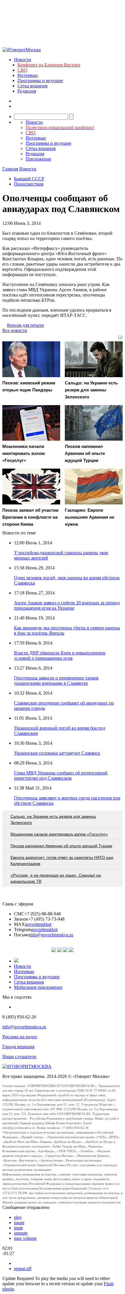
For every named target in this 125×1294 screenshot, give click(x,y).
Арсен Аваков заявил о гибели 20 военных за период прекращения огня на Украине (67, 605)
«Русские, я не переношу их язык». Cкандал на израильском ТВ (55, 878)
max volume (25, 1238)
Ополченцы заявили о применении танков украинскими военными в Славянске (56, 680)
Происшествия (28, 183)
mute (18, 1227)
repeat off (22, 1268)
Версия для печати (25, 325)
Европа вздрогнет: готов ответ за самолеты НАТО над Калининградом (61, 860)
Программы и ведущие (40, 80)
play (18, 1217)
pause (19, 1222)
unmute (21, 1233)
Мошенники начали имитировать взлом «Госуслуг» (59, 834)
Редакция (26, 91)
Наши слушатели (19, 1056)
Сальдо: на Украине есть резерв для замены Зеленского (53, 819)
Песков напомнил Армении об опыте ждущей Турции (61, 845)
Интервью (27, 75)
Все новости (14, 330)
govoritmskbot (38, 924)
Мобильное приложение (38, 987)
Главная (10, 168)
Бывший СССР (29, 178)
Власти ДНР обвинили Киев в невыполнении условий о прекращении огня (60, 655)
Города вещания (18, 1046)
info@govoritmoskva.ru (51, 934)
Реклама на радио (19, 1036)
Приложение (38, 158)
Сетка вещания (32, 85)
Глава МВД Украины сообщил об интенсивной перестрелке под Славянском (61, 775)
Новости (22, 59)
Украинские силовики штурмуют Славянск (57, 753)
